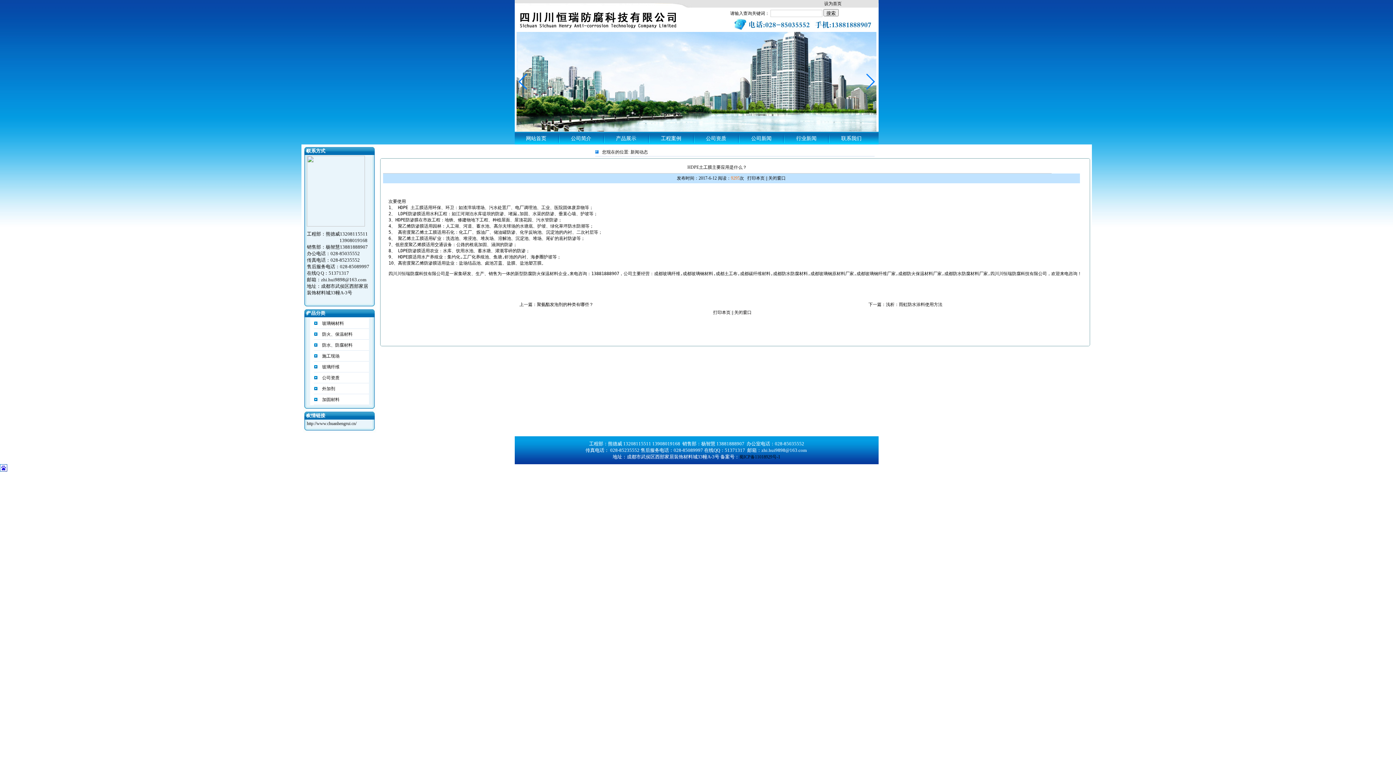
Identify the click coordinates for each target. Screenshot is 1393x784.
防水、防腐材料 (337, 345)
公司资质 (716, 138)
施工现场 (330, 356)
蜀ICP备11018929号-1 (759, 457)
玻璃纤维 (330, 366)
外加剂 (328, 388)
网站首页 (536, 138)
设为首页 (833, 3)
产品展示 (626, 138)
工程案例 (671, 138)
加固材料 (330, 399)
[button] (870, 82)
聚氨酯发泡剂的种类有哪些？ (565, 304)
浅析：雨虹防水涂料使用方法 (914, 304)
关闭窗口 (777, 178)
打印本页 (756, 178)
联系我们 (851, 138)
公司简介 (581, 138)
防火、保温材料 (337, 334)
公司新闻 (761, 138)
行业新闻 (806, 138)
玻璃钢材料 (332, 323)
